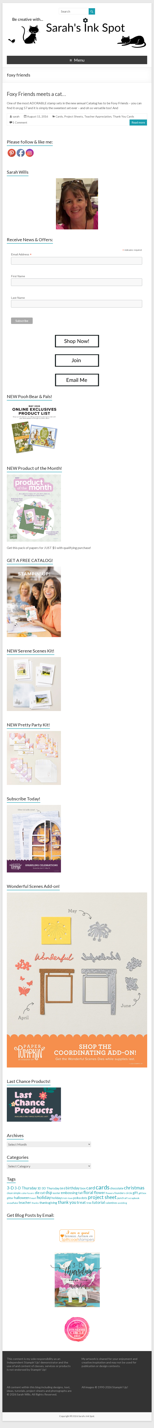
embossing (69, 1192)
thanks (35, 1203)
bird (62, 1188)
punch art (122, 1198)
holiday (44, 1197)
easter (56, 1193)
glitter (10, 1198)
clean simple (14, 1193)
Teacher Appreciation (97, 116)
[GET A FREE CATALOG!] (34, 568)
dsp (49, 1192)
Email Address (21, 254)
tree (88, 1202)
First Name (18, 276)
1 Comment (20, 122)
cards (102, 1187)
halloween (22, 1198)
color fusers (27, 1193)
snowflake (12, 1202)
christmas (134, 1187)
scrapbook (133, 1198)
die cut (40, 1193)
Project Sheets (73, 116)
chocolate (116, 1188)
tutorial (98, 1202)
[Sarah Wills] (77, 203)
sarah (16, 116)
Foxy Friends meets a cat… (36, 94)
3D (39, 1188)
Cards (59, 116)
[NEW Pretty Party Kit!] (34, 733)
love (70, 1198)
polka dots (80, 1198)
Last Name (18, 297)
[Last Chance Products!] (34, 1089)
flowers (110, 1193)
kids (65, 1198)
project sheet (102, 1197)
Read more (138, 122)
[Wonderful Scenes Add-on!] (77, 894)
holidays (57, 1198)
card (90, 1187)
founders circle (123, 1193)
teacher (25, 1202)
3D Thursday (51, 1188)
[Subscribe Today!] (34, 807)
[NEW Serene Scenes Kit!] (34, 659)
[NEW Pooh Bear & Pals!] (34, 404)
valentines (111, 1202)
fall (80, 1193)
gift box (142, 1193)
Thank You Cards (123, 116)
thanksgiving (48, 1202)
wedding (122, 1203)
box (83, 1188)
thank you (67, 1202)
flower (99, 1192)
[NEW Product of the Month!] (34, 476)
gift (135, 1193)
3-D (10, 1187)
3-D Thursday (25, 1188)
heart (33, 1198)
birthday (73, 1188)
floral (88, 1192)
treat (81, 1202)
